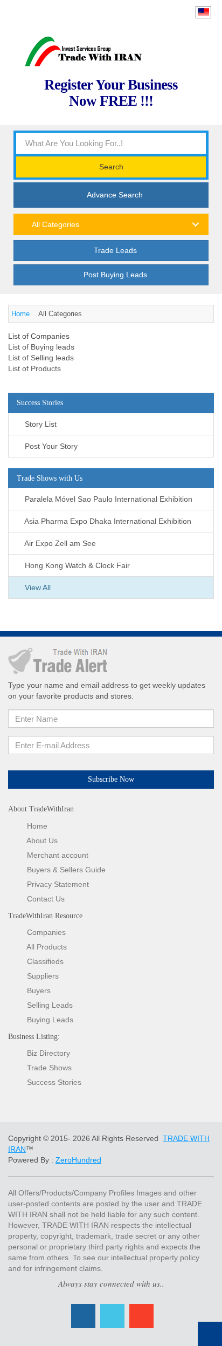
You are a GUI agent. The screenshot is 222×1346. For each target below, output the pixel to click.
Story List (40, 424)
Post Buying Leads (114, 274)
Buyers (39, 990)
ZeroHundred (78, 1160)
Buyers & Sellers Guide (66, 869)
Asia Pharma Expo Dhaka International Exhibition (107, 521)
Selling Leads (50, 1005)
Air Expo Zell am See (59, 543)
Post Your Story (50, 446)
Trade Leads (114, 250)
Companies (46, 932)
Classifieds (45, 961)
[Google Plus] (141, 1316)
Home (20, 314)
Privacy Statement (58, 884)
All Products (46, 946)
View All (37, 587)
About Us (42, 840)
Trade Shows (49, 1067)
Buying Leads (50, 1019)
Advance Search (114, 194)
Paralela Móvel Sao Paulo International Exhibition (107, 499)
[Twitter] (112, 1316)
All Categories (54, 224)
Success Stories (54, 1082)
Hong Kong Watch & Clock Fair (76, 565)
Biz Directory (48, 1053)
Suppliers (43, 976)
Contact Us (46, 898)
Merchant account (57, 855)
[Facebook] (83, 1316)
